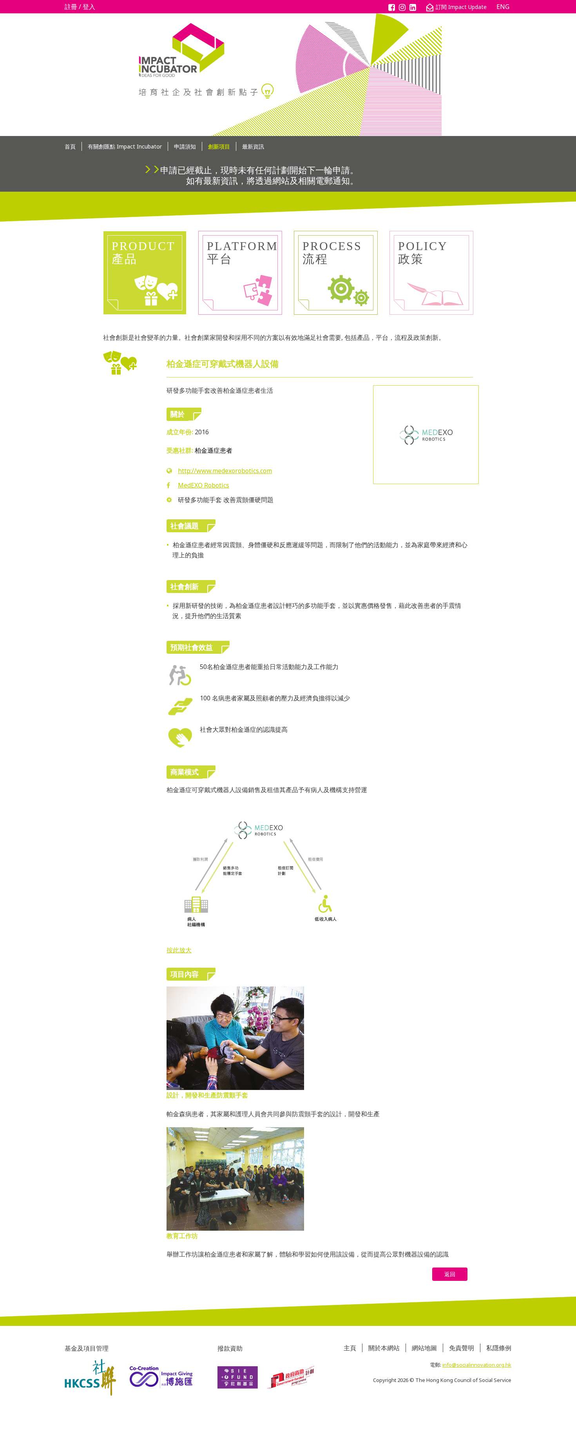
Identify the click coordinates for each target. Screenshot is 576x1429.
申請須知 (185, 146)
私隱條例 (498, 1348)
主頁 (350, 1348)
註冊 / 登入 (80, 6)
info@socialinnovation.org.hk (476, 1364)
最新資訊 (253, 146)
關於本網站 (384, 1348)
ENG (502, 6)
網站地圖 (424, 1348)
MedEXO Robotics (203, 485)
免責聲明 (461, 1348)
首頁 (70, 146)
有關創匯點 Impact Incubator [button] (125, 146)
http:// (225, 470)
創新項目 (219, 146)
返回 (449, 1274)
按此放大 (179, 950)
